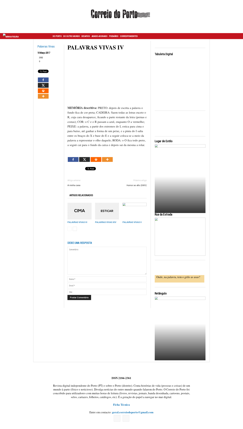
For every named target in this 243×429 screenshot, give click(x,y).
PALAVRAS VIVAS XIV (105, 222)
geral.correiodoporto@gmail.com (132, 412)
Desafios (85, 36)
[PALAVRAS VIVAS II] (134, 211)
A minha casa (73, 185)
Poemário (113, 36)
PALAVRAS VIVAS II (132, 222)
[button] (237, 36)
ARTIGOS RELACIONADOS (81, 195)
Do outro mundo (71, 36)
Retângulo (161, 293)
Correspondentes (129, 36)
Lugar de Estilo (163, 141)
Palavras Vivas (46, 46)
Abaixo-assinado (99, 36)
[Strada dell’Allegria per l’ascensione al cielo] (180, 237)
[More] (43, 96)
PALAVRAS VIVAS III (77, 222)
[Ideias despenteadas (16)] (180, 328)
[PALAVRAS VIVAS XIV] (107, 211)
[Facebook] (43, 79)
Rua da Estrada (163, 214)
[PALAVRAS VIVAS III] (79, 211)
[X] (43, 85)
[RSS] (126, 418)
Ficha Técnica (121, 405)
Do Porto (57, 36)
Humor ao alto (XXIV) (137, 185)
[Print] (43, 90)
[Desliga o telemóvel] (180, 175)
